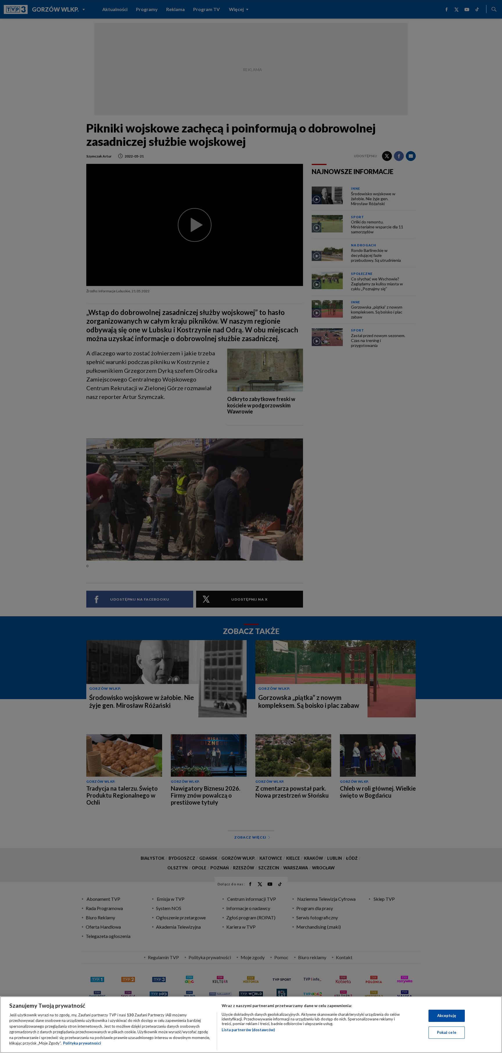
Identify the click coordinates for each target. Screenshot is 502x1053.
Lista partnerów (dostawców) (248, 1029)
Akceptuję (446, 1015)
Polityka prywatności (82, 1043)
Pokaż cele (446, 1032)
